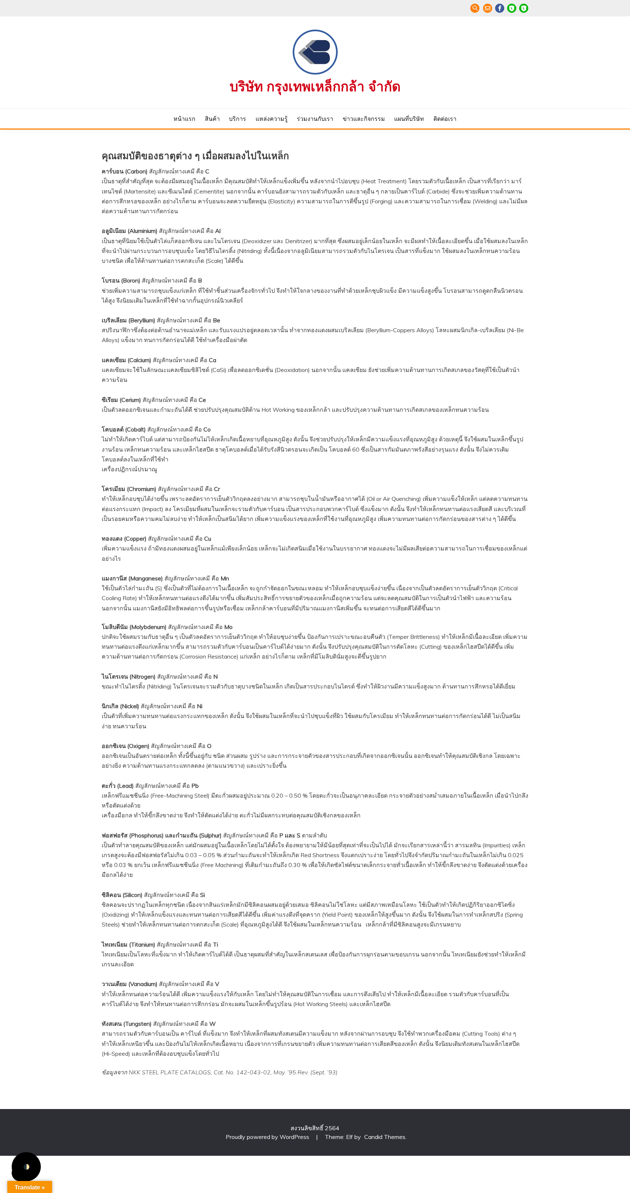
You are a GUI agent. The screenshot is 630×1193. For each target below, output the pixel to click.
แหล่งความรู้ (272, 118)
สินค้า (212, 118)
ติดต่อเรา (444, 118)
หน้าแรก (184, 118)
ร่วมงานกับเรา (315, 118)
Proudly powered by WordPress (268, 1136)
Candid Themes (384, 1136)
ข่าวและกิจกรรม (364, 118)
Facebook (499, 8)
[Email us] (487, 8)
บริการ (237, 118)
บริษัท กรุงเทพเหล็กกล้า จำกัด (315, 86)
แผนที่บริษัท (409, 118)
